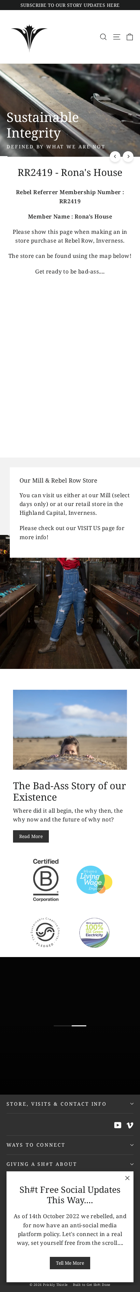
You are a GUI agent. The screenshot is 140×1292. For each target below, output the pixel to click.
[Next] (128, 156)
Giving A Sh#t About (42, 1164)
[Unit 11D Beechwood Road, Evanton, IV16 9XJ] (70, 563)
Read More (31, 836)
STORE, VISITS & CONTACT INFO (57, 1103)
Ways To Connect (36, 1144)
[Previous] (115, 156)
